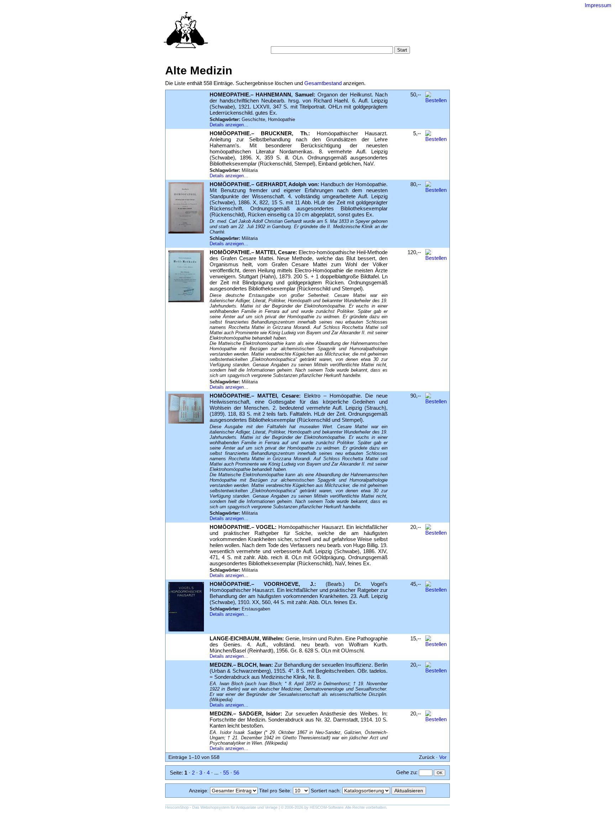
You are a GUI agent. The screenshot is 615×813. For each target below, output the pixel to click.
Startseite (269, 32)
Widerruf (322, 39)
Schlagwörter (349, 32)
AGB (302, 39)
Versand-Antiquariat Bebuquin (332, 16)
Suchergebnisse (388, 32)
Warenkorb (279, 39)
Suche (292, 32)
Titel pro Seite (274, 790)
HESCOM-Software (326, 807)
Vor (443, 757)
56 (236, 773)
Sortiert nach (325, 790)
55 (226, 773)
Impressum (598, 5)
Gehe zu (406, 772)
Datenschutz (352, 39)
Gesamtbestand (323, 83)
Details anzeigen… (229, 124)
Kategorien (316, 32)
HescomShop (177, 807)
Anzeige (198, 790)
